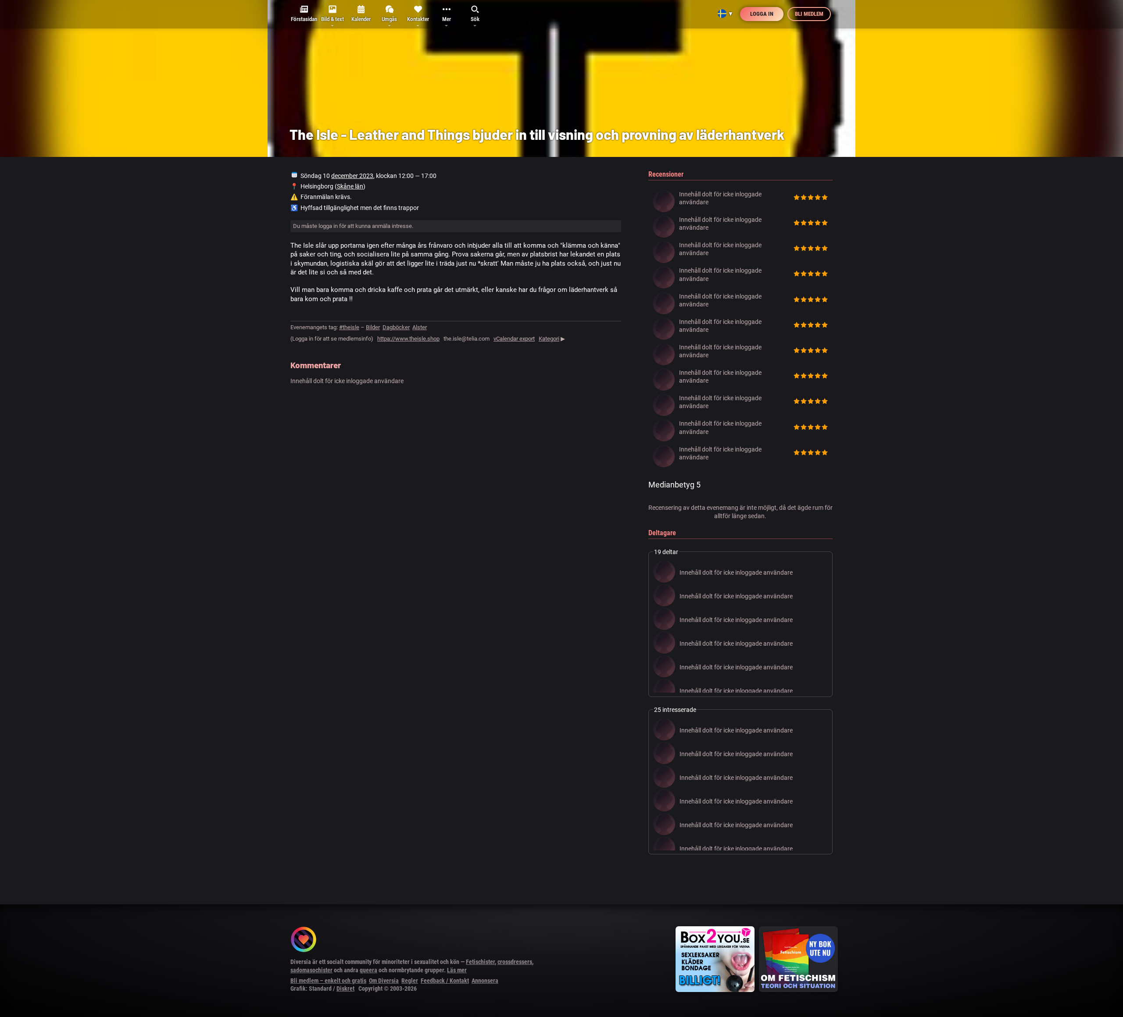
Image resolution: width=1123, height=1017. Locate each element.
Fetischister (480, 961)
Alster (419, 327)
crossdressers (514, 961)
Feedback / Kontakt (445, 980)
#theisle (349, 327)
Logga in (761, 14)
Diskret (345, 988)
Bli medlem (809, 14)
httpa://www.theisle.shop (408, 338)
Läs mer (457, 970)
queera (368, 970)
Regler (409, 980)
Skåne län (350, 186)
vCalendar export (514, 338)
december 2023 (352, 175)
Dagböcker (396, 327)
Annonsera (485, 980)
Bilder (373, 327)
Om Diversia (384, 980)
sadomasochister (311, 970)
